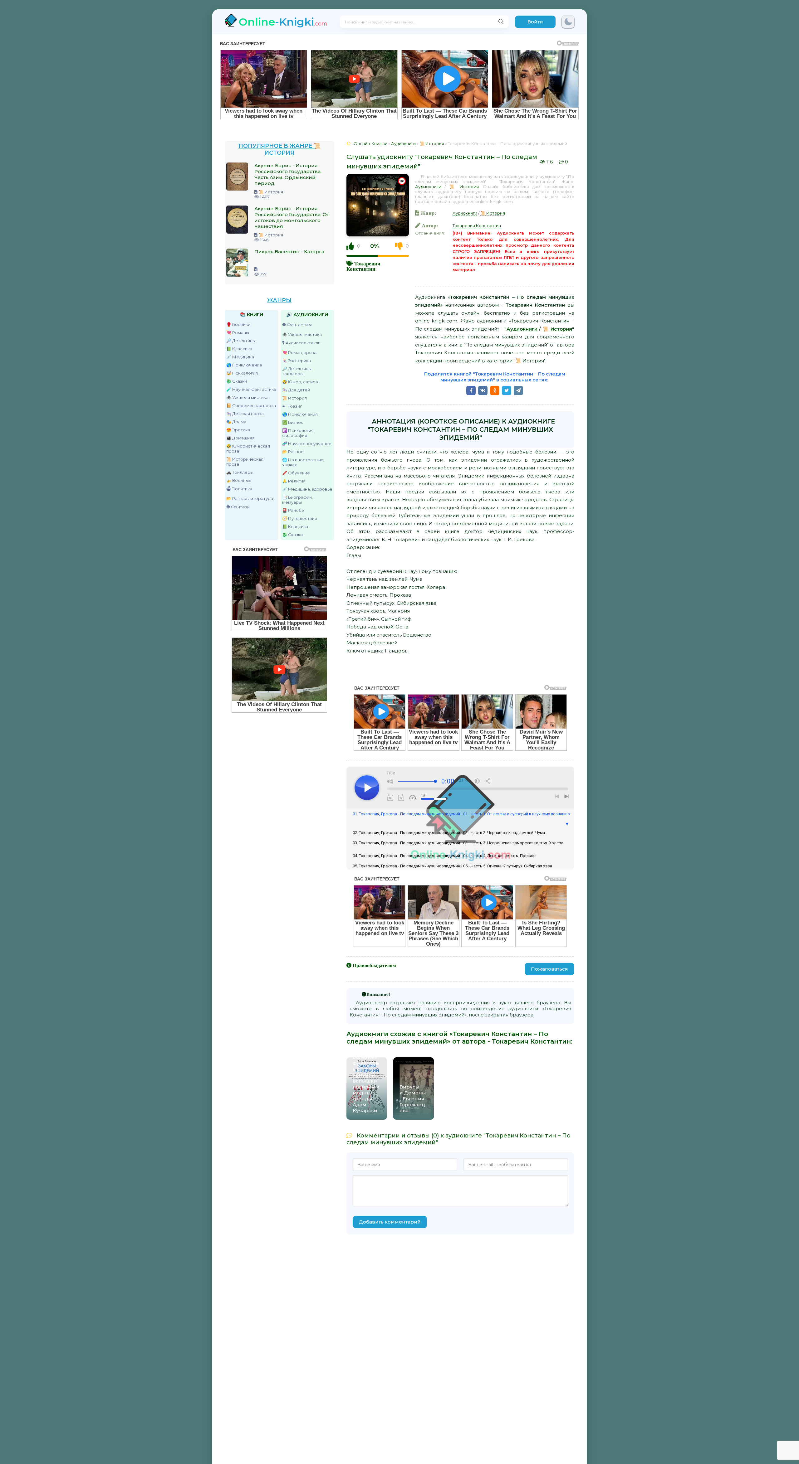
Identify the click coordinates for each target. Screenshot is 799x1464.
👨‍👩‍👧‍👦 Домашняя (240, 437)
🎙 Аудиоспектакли (301, 342)
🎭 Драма (236, 421)
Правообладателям (374, 965)
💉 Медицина (240, 356)
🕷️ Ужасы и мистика (247, 397)
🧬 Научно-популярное (306, 443)
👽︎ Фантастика (297, 324)
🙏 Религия (294, 480)
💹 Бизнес (292, 422)
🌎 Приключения (300, 414)
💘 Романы (237, 332)
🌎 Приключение (244, 364)
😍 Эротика (238, 429)
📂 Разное (293, 451)
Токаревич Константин (363, 266)
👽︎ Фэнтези (238, 506)
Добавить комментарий (390, 1222)
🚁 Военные (239, 480)
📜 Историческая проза (244, 462)
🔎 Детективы (241, 340)
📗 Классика (239, 348)
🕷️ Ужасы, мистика (302, 334)
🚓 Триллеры (239, 472)
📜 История (294, 397)
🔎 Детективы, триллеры (297, 371)
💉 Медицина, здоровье (307, 489)
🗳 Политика (239, 488)
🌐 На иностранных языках (302, 462)
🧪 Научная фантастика (251, 389)
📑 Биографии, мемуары (297, 500)
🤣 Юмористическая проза (248, 448)
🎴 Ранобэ (293, 510)
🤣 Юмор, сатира (300, 381)
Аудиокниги (428, 186)
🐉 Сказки (236, 381)
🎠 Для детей (296, 389)
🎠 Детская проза (245, 413)
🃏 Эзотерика (296, 360)
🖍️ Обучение (296, 472)
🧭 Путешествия (299, 518)
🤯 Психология (242, 373)
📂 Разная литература (249, 498)
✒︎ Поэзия (292, 406)
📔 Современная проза (251, 405)
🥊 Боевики (238, 324)
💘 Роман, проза (299, 352)
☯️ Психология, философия (298, 433)
